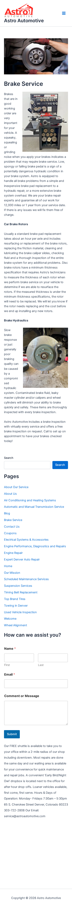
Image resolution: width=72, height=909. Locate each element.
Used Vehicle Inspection (20, 612)
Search (8, 457)
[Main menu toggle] (64, 13)
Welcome (10, 618)
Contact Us (12, 526)
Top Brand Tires (14, 599)
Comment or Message (21, 696)
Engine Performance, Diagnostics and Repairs (35, 546)
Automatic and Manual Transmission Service (34, 507)
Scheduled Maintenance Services (26, 579)
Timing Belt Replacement (20, 592)
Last (41, 665)
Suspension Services (18, 586)
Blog (7, 513)
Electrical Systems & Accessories (26, 539)
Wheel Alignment (15, 625)
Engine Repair (13, 553)
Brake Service (13, 520)
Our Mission (12, 573)
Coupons (10, 533)
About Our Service (16, 487)
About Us (10, 494)
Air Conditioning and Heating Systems (30, 500)
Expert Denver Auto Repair (22, 559)
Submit (12, 734)
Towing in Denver (16, 605)
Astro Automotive (24, 20)
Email (9, 674)
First (7, 665)
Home (8, 566)
